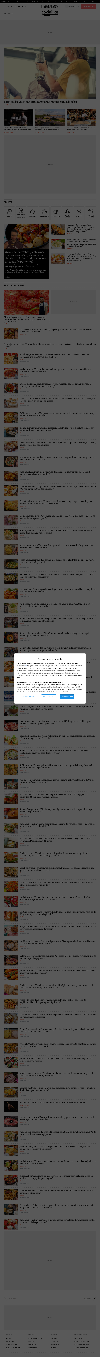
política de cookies (65, 675)
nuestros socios (45, 663)
